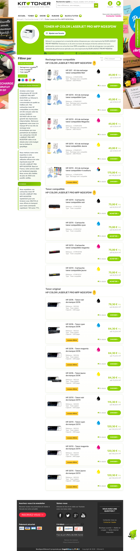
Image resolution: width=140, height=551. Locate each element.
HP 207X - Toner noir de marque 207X (75, 398)
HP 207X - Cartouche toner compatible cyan (76, 224)
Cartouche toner (31, 19)
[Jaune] (30, 80)
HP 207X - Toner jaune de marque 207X (76, 472)
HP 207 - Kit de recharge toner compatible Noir (77, 71)
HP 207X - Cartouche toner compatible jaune (76, 269)
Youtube (83, 515)
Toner (31, 16)
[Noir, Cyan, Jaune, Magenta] (33, 80)
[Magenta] (26, 80)
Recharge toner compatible (29, 67)
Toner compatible (26, 69)
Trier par (101, 59)
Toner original (25, 72)
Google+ (75, 515)
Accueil (21, 16)
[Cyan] (23, 80)
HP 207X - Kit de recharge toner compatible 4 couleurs (78, 169)
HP (41, 19)
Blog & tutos (71, 16)
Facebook (60, 515)
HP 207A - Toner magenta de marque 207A (77, 350)
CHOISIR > (114, 86)
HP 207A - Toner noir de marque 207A (75, 301)
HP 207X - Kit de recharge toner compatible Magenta (77, 120)
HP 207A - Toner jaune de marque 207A (76, 374)
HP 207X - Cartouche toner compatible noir (75, 201)
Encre (43, 16)
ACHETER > (114, 213)
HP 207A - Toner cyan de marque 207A (75, 325)
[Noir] (19, 80)
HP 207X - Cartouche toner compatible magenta (77, 246)
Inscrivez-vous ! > (32, 515)
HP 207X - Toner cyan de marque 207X (75, 423)
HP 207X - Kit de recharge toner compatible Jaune (77, 145)
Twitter (68, 515)
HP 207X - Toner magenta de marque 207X (77, 447)
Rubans (55, 16)
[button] (109, 522)
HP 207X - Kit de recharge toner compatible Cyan (77, 96)
